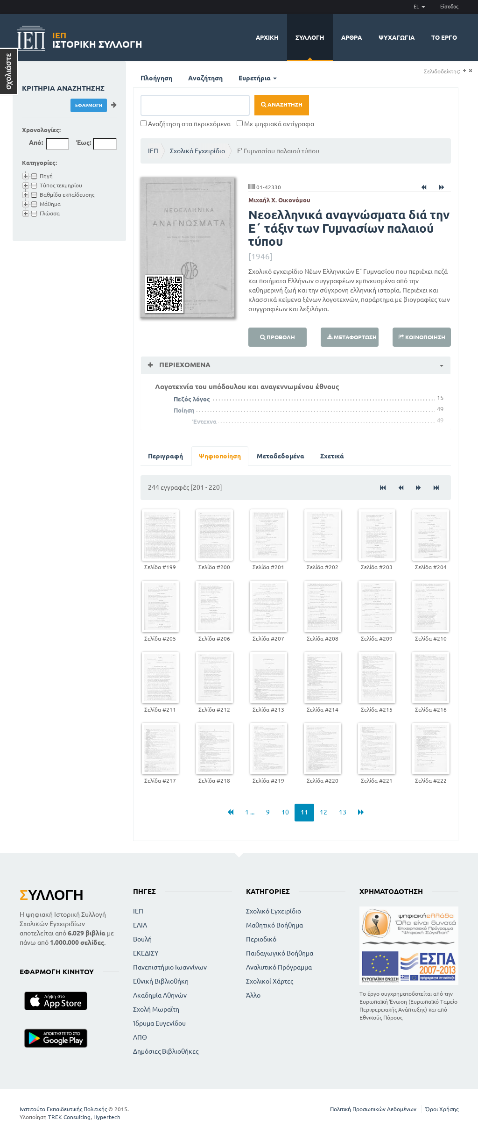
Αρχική (267, 37)
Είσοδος (449, 6)
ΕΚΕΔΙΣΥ (145, 953)
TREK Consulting (69, 1117)
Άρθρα (351, 37)
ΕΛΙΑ (140, 925)
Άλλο (253, 995)
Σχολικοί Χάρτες (269, 981)
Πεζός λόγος (192, 399)
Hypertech (106, 1117)
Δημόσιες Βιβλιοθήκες (165, 1051)
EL (417, 6)
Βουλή (142, 939)
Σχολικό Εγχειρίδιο (197, 151)
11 (304, 812)
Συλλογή (309, 37)
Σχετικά (332, 456)
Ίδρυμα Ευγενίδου (159, 1023)
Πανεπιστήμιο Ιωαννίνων (170, 967)
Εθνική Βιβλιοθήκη (161, 981)
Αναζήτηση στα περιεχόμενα (189, 124)
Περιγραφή (165, 456)
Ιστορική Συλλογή (97, 38)
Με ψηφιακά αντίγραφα (278, 124)
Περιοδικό (261, 939)
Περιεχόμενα (184, 365)
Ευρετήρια (255, 78)
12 (323, 812)
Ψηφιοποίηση (220, 456)
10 (285, 812)
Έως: (83, 142)
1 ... (249, 812)
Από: (36, 142)
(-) (470, 71)
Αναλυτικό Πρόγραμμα (279, 967)
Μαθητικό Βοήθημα (274, 925)
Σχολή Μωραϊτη (156, 1009)
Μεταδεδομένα (280, 456)
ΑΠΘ (140, 1037)
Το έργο (444, 37)
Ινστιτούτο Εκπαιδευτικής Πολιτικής (63, 1109)
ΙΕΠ (153, 151)
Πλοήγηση (156, 78)
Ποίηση (184, 410)
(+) (464, 71)
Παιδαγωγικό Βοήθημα (279, 953)
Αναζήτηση (205, 78)
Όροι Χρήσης (441, 1109)
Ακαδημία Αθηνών (160, 995)
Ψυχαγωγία (397, 37)
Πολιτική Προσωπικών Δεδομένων (373, 1109)
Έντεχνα (204, 421)
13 (342, 812)
